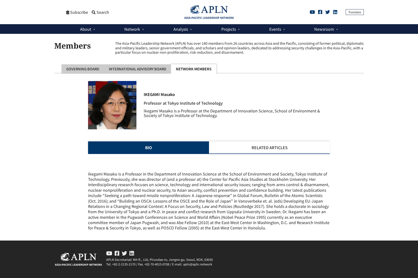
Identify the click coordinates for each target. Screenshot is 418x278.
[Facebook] (320, 11)
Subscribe (78, 12)
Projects (228, 29)
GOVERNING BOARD (82, 68)
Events (275, 29)
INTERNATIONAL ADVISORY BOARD (137, 68)
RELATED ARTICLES (270, 147)
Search (102, 12)
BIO (148, 147)
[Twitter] (327, 11)
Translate (354, 12)
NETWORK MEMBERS (193, 68)
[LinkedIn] (335, 11)
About (85, 29)
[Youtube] (312, 11)
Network (132, 29)
